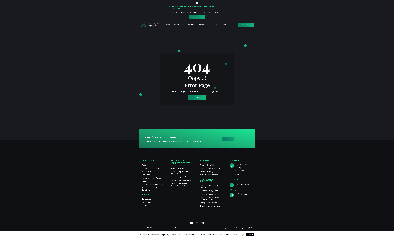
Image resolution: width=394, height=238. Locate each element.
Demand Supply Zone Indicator (179, 172)
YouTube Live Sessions (209, 175)
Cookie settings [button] (238, 234)
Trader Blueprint (179, 25)
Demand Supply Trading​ (210, 168)
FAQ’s (144, 165)
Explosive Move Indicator (210, 206)
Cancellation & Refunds (151, 178)
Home (167, 25)
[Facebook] (202, 222)
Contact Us (146, 199)
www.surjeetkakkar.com (162, 228)
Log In (224, 25)
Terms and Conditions (150, 168)
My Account (214, 25)
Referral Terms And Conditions (149, 189)
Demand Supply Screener (181, 180)
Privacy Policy (147, 171)
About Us (191, 25)
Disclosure (146, 175)
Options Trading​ (206, 171)
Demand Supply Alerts (180, 177)
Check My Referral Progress (152, 184)
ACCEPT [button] (250, 235)
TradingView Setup (178, 168)
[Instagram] (197, 222)
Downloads (146, 205)
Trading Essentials (207, 165)
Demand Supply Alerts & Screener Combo (180, 184)
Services (201, 25)
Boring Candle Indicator (209, 203)
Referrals (145, 181)
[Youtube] (191, 222)
